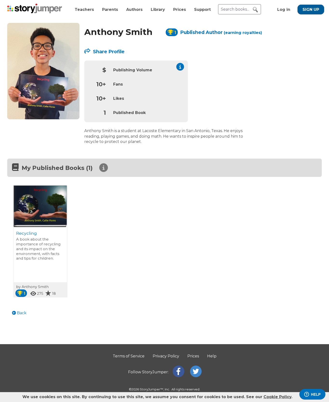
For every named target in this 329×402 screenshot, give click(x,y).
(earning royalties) (243, 32)
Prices (179, 9)
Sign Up (311, 9)
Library (158, 9)
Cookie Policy (277, 397)
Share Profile (108, 51)
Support (202, 9)
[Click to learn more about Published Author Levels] (180, 66)
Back (21, 313)
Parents (110, 9)
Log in (283, 9)
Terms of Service (129, 356)
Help (212, 356)
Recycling (26, 233)
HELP (316, 394)
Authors (134, 9)
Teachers (84, 9)
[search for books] (255, 10)
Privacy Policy (166, 356)
